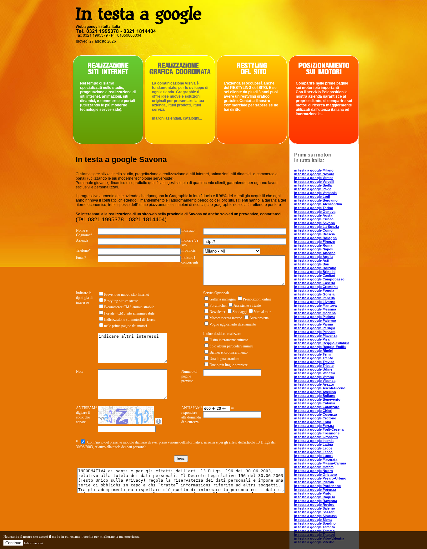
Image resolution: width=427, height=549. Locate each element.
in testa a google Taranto (314, 527)
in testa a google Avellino (315, 392)
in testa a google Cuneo (314, 219)
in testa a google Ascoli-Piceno (319, 388)
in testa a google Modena (315, 313)
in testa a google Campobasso (319, 279)
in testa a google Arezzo (314, 384)
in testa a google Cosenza (315, 414)
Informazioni (33, 543)
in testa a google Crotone (315, 418)
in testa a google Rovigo (314, 504)
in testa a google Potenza (315, 489)
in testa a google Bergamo (316, 200)
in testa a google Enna (312, 422)
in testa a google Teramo (314, 531)
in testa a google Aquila (313, 257)
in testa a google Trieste (314, 365)
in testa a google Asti (311, 260)
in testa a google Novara (314, 174)
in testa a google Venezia (314, 373)
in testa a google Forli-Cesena (319, 429)
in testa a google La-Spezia (316, 226)
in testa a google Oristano (315, 474)
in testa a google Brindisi (314, 272)
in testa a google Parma (313, 324)
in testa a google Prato (312, 493)
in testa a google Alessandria (318, 204)
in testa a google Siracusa (315, 516)
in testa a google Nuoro (313, 471)
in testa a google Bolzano (315, 268)
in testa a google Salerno (314, 508)
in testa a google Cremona (316, 287)
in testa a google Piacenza (315, 335)
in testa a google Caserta (314, 283)
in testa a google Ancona (314, 253)
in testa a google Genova (314, 211)
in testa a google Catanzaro (316, 407)
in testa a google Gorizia (314, 294)
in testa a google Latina (313, 444)
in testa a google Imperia (314, 298)
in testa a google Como (313, 230)
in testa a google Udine (313, 369)
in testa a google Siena (313, 519)
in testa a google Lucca (313, 456)
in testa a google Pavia (312, 189)
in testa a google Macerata (315, 459)
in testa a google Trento (313, 358)
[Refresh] (158, 422)
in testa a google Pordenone (317, 486)
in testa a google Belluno (314, 396)
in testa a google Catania (314, 403)
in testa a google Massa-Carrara (320, 463)
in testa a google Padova (314, 317)
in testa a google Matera (314, 467)
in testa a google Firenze (314, 242)
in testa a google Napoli (313, 249)
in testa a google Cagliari (314, 275)
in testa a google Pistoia (314, 482)
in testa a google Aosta (313, 215)
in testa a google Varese (313, 178)
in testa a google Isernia (314, 441)
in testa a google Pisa (311, 339)
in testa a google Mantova (315, 305)
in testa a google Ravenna (315, 501)
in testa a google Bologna (315, 238)
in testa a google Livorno (314, 302)
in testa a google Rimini (313, 350)
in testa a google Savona (314, 223)
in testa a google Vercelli (314, 181)
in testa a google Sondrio (315, 523)
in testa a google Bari (311, 264)
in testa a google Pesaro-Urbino (320, 478)
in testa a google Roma (313, 245)
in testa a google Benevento (317, 399)
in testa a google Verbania (315, 193)
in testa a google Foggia (314, 290)
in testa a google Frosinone (316, 433)
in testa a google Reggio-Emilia (320, 347)
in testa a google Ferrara (314, 426)
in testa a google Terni (312, 354)
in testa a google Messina (315, 309)
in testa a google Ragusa (314, 497)
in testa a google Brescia (314, 234)
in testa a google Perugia (314, 328)
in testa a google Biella (313, 185)
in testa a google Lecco (313, 452)
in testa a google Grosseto (316, 437)
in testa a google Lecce (313, 448)
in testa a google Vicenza (314, 380)
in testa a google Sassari (314, 512)
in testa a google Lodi (312, 196)
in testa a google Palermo (315, 320)
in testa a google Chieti (313, 411)
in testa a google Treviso (314, 362)
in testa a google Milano (314, 170)
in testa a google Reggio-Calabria (321, 343)
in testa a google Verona (314, 377)
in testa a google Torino (313, 208)
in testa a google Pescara (314, 332)
